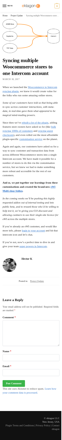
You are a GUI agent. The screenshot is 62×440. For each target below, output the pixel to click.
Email (7, 366)
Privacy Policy (43, 425)
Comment (9, 317)
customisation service (30, 139)
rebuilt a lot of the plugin (35, 122)
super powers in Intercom (33, 246)
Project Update (17, 15)
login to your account (33, 230)
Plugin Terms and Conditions (20, 425)
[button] (56, 6)
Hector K (27, 258)
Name (7, 351)
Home (5, 15)
